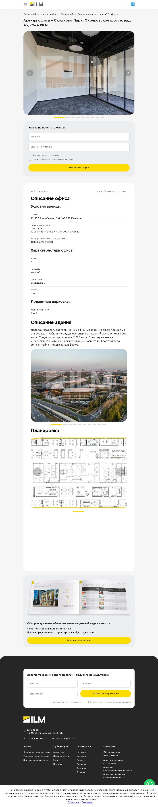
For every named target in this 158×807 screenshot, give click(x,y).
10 (104, 424)
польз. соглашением (52, 155)
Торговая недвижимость (36, 756)
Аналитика (58, 752)
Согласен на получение (53, 159)
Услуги (27, 746)
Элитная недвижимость (35, 760)
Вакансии (82, 764)
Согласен (73, 802)
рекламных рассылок (64, 159)
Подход (81, 760)
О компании (84, 746)
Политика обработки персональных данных (114, 775)
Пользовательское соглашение (113, 762)
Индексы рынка (61, 756)
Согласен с (47, 155)
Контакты (109, 746)
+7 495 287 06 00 (36, 738)
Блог (55, 760)
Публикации (60, 746)
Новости (57, 764)
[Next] (128, 72)
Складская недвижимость (36, 752)
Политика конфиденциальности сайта (117, 768)
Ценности (82, 756)
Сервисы (81, 768)
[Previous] (30, 72)
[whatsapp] (149, 784)
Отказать (87, 802)
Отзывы (81, 772)
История (81, 752)
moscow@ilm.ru (65, 738)
